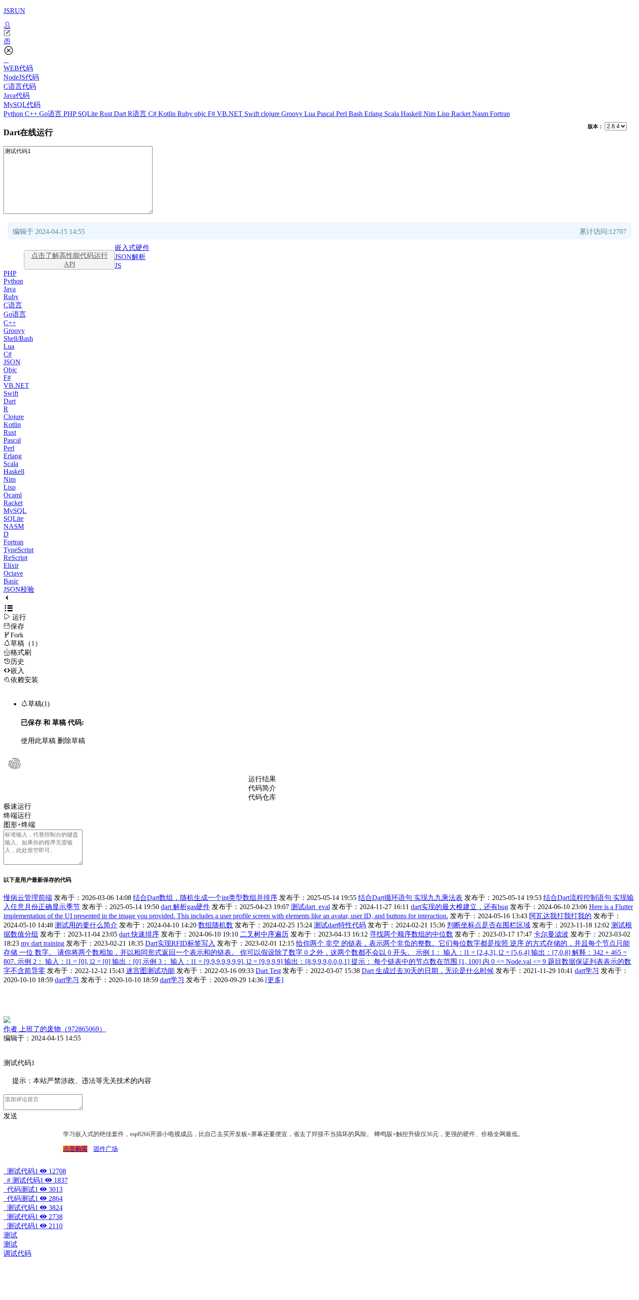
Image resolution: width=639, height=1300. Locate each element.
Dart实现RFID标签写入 (180, 943)
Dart (121, 113)
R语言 (138, 113)
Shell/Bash (18, 338)
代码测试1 (33, 1189)
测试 (10, 1235)
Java (9, 289)
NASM (13, 526)
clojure (271, 113)
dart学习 (587, 970)
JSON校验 (18, 589)
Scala (392, 113)
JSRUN (14, 10)
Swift (252, 113)
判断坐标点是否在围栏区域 (488, 925)
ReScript (15, 557)
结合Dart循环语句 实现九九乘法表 (410, 897)
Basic (11, 581)
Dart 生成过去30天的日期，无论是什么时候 (428, 970)
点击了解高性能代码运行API (69, 260)
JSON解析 (130, 256)
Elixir (11, 565)
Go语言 (51, 113)
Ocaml (12, 495)
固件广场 (105, 1149)
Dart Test (268, 970)
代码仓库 (262, 797)
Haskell (412, 113)
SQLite (89, 113)
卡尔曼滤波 (551, 934)
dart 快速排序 (139, 934)
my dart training (42, 943)
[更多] (274, 979)
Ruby (185, 113)
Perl (342, 113)
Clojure (13, 416)
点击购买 (75, 1149)
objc (201, 113)
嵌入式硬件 (132, 247)
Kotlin (167, 113)
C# (153, 113)
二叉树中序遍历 (264, 934)
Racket (461, 113)
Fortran (500, 113)
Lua (310, 113)
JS (118, 265)
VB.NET (230, 113)
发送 (10, 1116)
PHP (70, 113)
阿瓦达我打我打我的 (560, 916)
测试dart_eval (310, 906)
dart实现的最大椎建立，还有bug (459, 906)
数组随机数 (215, 925)
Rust (107, 113)
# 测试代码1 (35, 1180)
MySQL (15, 510)
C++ (32, 113)
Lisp (444, 113)
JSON (11, 362)
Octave (13, 573)
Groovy (292, 113)
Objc (10, 369)
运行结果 (262, 779)
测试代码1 (34, 1171)
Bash (356, 113)
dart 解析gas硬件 (185, 906)
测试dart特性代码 (340, 925)
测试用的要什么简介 (86, 925)
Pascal (326, 113)
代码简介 (262, 788)
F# (212, 113)
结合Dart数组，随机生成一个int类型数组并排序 (205, 897)
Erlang (374, 113)
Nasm (481, 113)
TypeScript (18, 549)
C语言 (12, 305)
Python (14, 113)
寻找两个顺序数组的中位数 (411, 934)
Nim (430, 113)
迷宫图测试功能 (150, 970)
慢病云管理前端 (27, 897)
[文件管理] (319, 41)
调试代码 (17, 1253)
